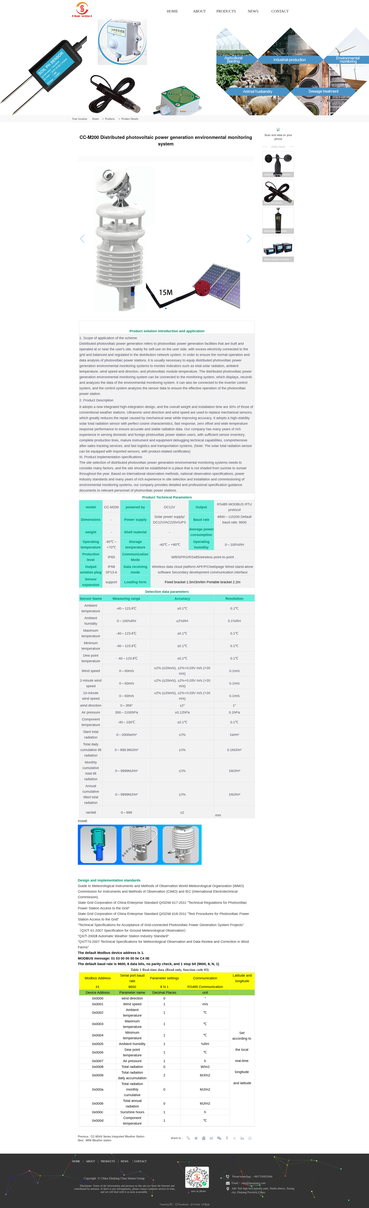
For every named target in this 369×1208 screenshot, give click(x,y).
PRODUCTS (226, 11)
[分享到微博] (211, 1138)
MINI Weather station (98, 1140)
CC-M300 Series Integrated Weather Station (118, 1136)
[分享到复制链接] (188, 1138)
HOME (172, 11)
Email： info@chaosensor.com (248, 1183)
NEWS (253, 11)
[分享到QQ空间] (196, 1138)
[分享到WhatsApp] (250, 1138)
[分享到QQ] (204, 1138)
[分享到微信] (219, 1138)
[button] (174, 111)
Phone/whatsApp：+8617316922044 (252, 1176)
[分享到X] (234, 1138)
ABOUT (199, 11)
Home (95, 118)
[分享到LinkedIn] (242, 1138)
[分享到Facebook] (227, 1138)
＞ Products (108, 118)
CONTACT (280, 11)
